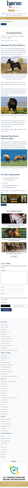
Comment (3, 270)
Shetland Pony (4, 115)
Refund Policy (3, 452)
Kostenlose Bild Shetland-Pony (9, 77)
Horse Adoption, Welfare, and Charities (8, 381)
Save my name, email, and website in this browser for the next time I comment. (14, 298)
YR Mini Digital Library (5, 426)
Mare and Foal (3, 409)
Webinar (14, 13)
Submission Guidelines (5, 440)
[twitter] (14, 7)
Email (2, 290)
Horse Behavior (4, 384)
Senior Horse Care (4, 413)
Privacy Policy (3, 447)
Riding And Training (5, 327)
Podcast (10, 13)
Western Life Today (4, 430)
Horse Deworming (4, 388)
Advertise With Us (4, 443)
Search (18, 10)
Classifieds (3, 454)
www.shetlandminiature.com (9, 180)
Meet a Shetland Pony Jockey (9, 187)
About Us (2, 436)
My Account (5, 13)
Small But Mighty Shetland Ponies (10, 185)
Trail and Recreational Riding (6, 345)
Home (2, 21)
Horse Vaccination (4, 407)
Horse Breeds (3, 24)
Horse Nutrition (4, 400)
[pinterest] (16, 7)
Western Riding (4, 347)
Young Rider (3, 428)
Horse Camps (3, 334)
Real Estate (20, 15)
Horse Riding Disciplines (5, 336)
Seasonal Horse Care (5, 411)
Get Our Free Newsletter (5, 423)
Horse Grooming (4, 390)
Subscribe (11, 10)
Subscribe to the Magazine (6, 419)
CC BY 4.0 (19, 79)
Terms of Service (4, 450)
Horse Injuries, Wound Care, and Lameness (9, 397)
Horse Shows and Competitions (7, 338)
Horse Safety (3, 404)
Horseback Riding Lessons (6, 341)
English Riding (4, 329)
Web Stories (3, 456)
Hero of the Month (13, 15)
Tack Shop (18, 13)
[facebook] (11, 7)
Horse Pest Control (4, 402)
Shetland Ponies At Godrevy (8, 167)
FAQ (2, 445)
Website (2, 293)
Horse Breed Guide (4, 324)
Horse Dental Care (4, 386)
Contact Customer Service (6, 438)
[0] (9, 7)
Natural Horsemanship (5, 343)
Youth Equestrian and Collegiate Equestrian (9, 350)
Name (2, 287)
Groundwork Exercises (5, 331)
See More (14, 256)
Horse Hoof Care (4, 395)
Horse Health (3, 393)
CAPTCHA (4, 302)
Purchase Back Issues (5, 421)
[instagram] (18, 7)
